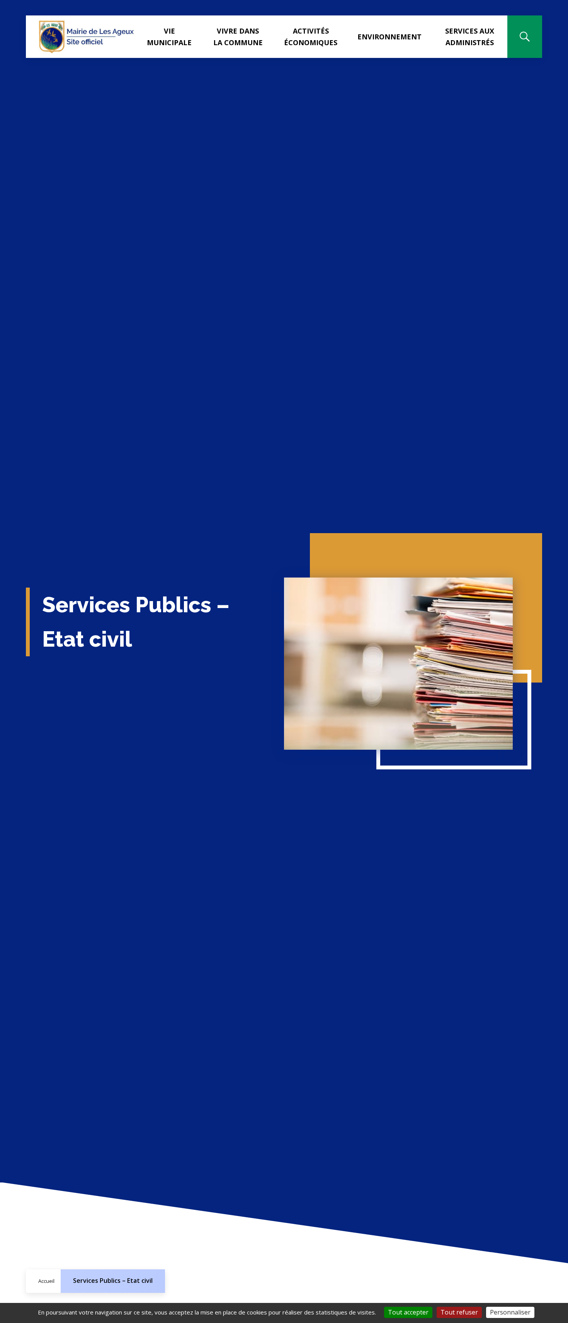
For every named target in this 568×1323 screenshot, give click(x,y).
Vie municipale (169, 36)
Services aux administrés (469, 36)
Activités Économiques (310, 36)
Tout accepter (408, 1312)
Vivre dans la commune (238, 36)
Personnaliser (510, 1312)
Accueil (46, 1280)
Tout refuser (459, 1312)
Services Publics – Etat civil (113, 1280)
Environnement (389, 36)
